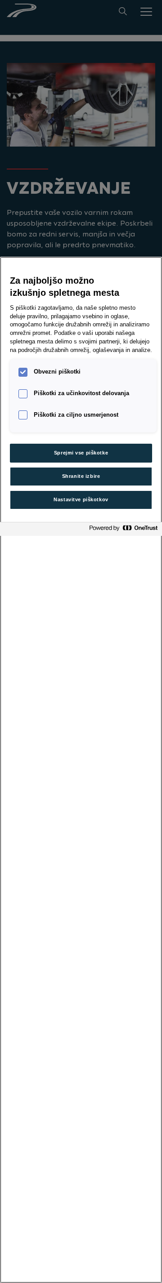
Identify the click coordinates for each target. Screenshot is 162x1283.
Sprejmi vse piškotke (81, 452)
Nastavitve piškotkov (81, 499)
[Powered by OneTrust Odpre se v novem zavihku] (123, 530)
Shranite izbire (81, 476)
